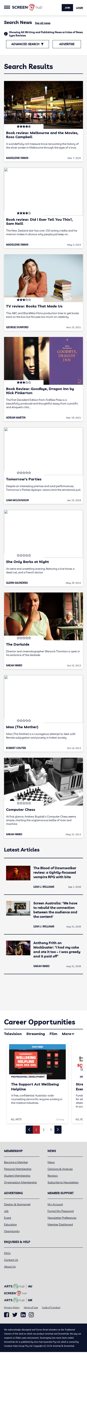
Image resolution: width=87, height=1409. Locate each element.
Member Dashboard (60, 1224)
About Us (10, 1266)
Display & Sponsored (17, 1204)
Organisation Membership (20, 1182)
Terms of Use (31, 1307)
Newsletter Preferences (62, 1218)
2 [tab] (43, 1129)
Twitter (15, 1315)
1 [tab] (36, 1129)
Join (67, 7)
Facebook (6, 1314)
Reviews (53, 1175)
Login (79, 7)
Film (53, 1033)
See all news (42, 23)
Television (13, 1033)
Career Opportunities (39, 1022)
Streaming (35, 1033)
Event (7, 1218)
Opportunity (12, 1231)
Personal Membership (17, 1169)
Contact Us (11, 1260)
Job (6, 1211)
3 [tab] (51, 1129)
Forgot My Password (61, 1211)
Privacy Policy (12, 1307)
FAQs (7, 1253)
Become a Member (16, 1162)
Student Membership (17, 1175)
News (51, 1162)
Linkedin (23, 1314)
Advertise (66, 44)
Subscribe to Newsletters (63, 1182)
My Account (55, 1204)
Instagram (31, 1314)
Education (10, 1224)
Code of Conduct (51, 1307)
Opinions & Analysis (60, 1169)
